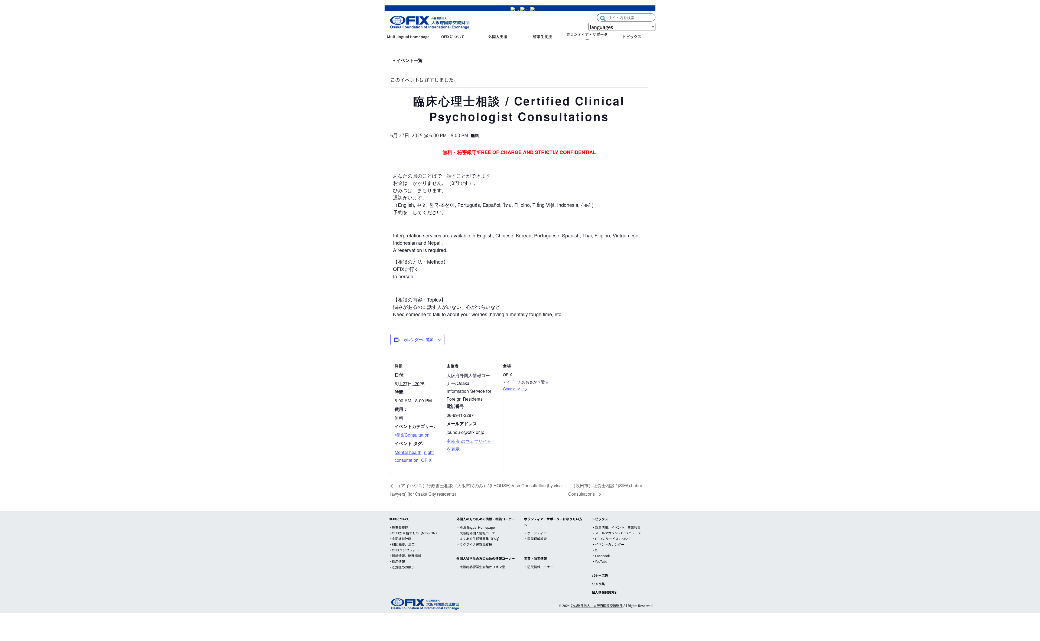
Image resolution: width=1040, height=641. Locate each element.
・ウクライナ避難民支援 (474, 544)
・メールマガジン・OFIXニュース (616, 533)
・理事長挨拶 (398, 527)
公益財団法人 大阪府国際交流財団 (597, 605)
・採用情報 (397, 561)
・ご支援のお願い (402, 567)
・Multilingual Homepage (475, 527)
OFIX (426, 460)
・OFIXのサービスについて (612, 538)
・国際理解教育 (535, 538)
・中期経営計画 (400, 538)
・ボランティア (535, 533)
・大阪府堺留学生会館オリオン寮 (480, 566)
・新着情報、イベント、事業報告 (616, 527)
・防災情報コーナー (538, 566)
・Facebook (601, 555)
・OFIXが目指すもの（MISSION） (414, 533)
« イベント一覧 (407, 60)
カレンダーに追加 (418, 339)
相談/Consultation (412, 434)
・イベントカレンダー (608, 544)
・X (594, 550)
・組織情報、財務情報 (405, 555)
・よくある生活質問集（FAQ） (478, 538)
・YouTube (599, 561)
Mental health (408, 452)
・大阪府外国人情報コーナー (477, 533)
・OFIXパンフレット (404, 550)
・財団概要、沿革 (402, 544)
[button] (603, 18)
